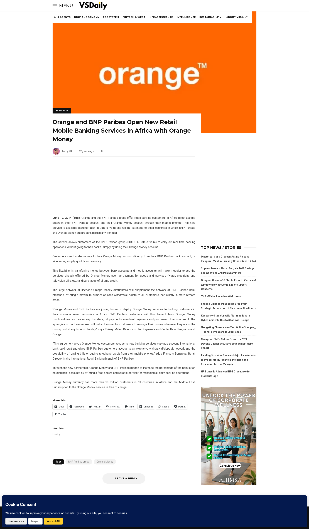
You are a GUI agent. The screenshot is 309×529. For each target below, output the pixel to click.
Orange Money (105, 461)
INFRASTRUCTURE (161, 17)
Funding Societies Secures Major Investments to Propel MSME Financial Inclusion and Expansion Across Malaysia (228, 360)
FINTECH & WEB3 (134, 17)
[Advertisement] (124, 189)
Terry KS (67, 151)
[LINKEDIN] (239, 5)
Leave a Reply (126, 478)
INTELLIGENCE (186, 17)
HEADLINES (61, 110)
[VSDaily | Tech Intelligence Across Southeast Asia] (93, 6)
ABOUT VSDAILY (237, 17)
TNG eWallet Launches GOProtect (221, 296)
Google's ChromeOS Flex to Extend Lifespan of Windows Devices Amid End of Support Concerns (228, 284)
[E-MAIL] (244, 5)
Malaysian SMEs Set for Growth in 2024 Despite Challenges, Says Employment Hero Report (227, 343)
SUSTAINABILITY (210, 17)
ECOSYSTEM (111, 17)
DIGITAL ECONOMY (86, 17)
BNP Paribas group (78, 461)
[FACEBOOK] (229, 5)
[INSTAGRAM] (234, 5)
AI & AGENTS (62, 17)
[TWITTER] (224, 5)
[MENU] (55, 5)
